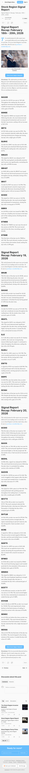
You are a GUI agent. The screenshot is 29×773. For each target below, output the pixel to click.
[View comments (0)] (8, 22)
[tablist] (8, 681)
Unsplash (14, 70)
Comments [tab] (5, 681)
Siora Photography (16, 69)
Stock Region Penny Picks (9, 729)
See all (4, 740)
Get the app (22, 766)
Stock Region (8, 17)
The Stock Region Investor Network (9, 706)
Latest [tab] (7, 701)
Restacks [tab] (11, 681)
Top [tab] (3, 701)
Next (24, 668)
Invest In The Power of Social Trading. (9, 709)
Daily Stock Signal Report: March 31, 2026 (10, 721)
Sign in (25, 2)
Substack (7, 769)
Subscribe (20, 2)
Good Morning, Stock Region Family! (9, 732)
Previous (6, 668)
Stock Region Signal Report (10, 718)
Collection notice (21, 762)
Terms (14, 762)
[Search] (26, 701)
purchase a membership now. (14, 269)
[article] (14, 709)
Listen (25, 18)
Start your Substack (10, 766)
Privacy (10, 762)
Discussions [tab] (13, 701)
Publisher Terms (20, 760)
